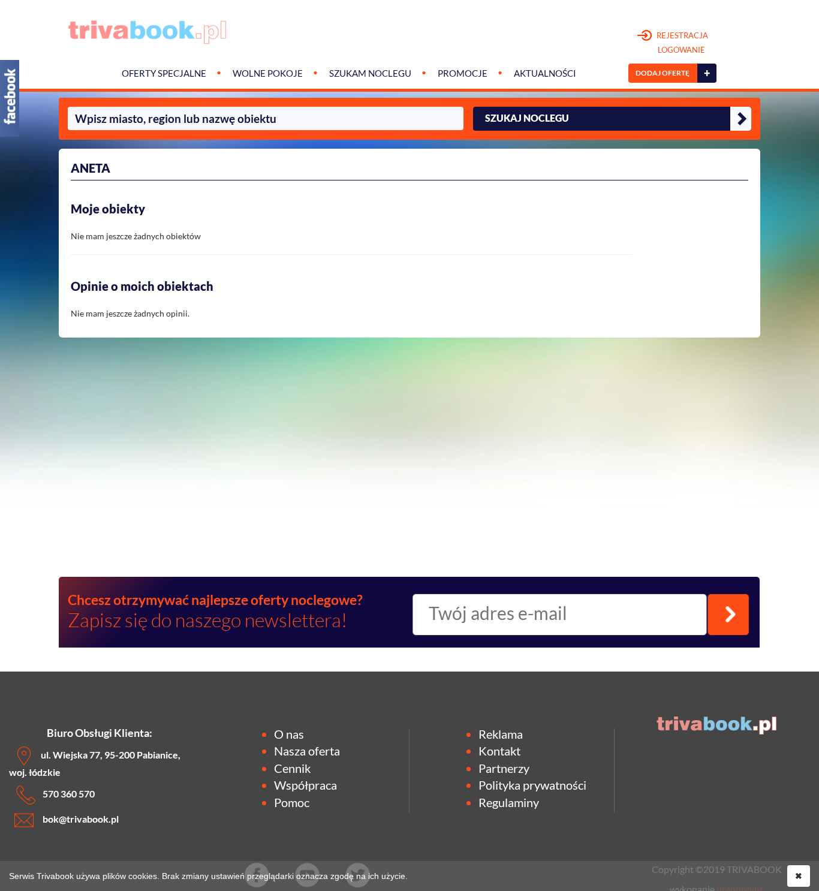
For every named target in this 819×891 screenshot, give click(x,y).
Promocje (462, 73)
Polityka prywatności (532, 785)
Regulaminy (508, 802)
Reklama (500, 734)
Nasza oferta (307, 750)
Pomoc (291, 802)
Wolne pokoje (268, 73)
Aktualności (545, 73)
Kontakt (499, 750)
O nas (289, 734)
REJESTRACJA (681, 43)
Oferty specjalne (164, 73)
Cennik (292, 768)
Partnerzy (503, 768)
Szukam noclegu (370, 73)
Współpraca (305, 785)
